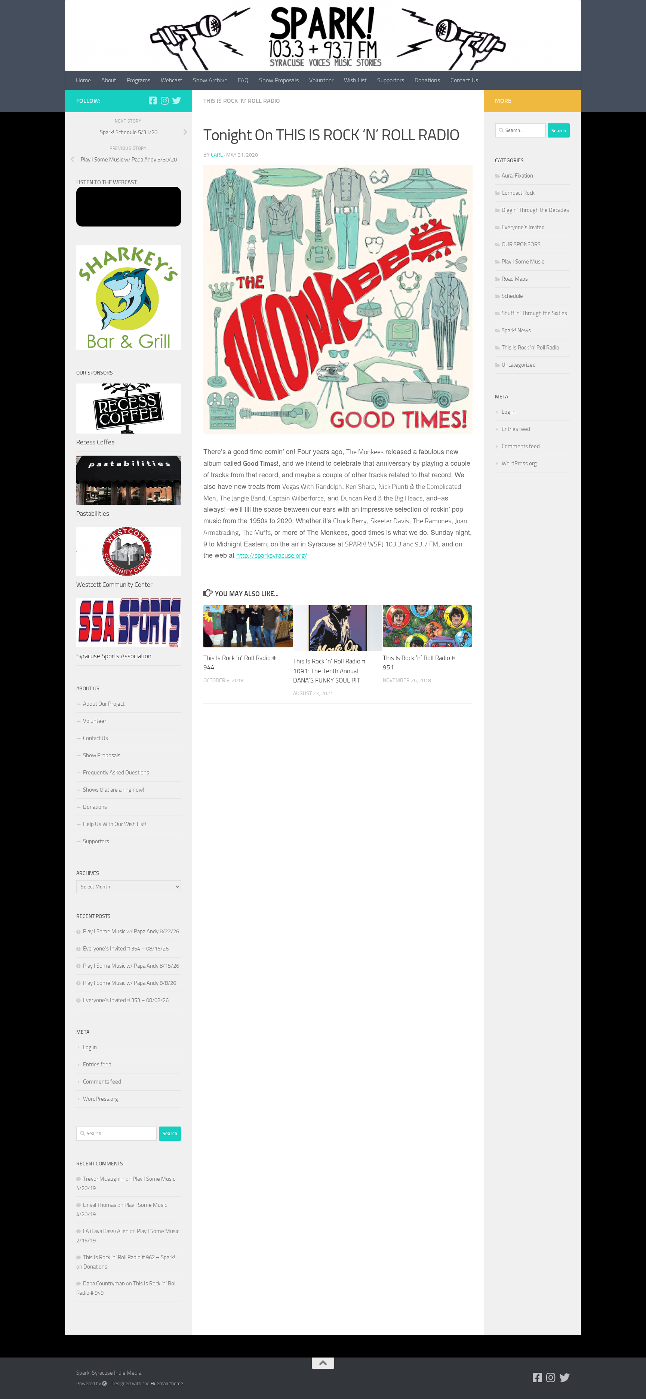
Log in (90, 1047)
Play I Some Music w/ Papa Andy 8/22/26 (131, 931)
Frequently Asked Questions (116, 772)
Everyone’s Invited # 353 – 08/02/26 (126, 1000)
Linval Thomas (99, 1205)
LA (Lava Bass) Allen (106, 1231)
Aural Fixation (517, 175)
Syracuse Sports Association (113, 656)
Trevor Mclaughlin (103, 1178)
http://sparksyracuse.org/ (271, 555)
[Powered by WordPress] (104, 1383)
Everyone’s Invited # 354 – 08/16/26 (126, 948)
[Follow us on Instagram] (164, 100)
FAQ (243, 80)
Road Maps (515, 278)
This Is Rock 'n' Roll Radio (241, 100)
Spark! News (516, 330)
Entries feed (97, 1064)
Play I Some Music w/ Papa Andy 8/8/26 (129, 983)
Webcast (171, 80)
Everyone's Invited (523, 227)
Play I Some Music (523, 261)
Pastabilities (92, 513)
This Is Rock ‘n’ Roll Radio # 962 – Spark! (129, 1257)
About (108, 80)
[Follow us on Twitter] (176, 100)
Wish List (355, 80)
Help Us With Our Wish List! (115, 824)
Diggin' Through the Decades (535, 210)
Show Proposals (279, 80)
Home (83, 80)
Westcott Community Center (114, 584)
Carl (217, 155)
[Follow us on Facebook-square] (152, 100)
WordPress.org (100, 1099)
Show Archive (210, 80)
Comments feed (102, 1081)
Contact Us (464, 80)
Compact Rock (518, 192)
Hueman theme (167, 1383)
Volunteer (321, 80)
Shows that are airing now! (113, 789)
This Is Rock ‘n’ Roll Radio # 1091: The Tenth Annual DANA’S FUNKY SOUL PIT (329, 670)
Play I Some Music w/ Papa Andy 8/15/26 (131, 965)
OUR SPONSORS (521, 244)
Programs (138, 80)
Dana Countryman (104, 1283)
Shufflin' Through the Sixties (534, 313)
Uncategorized (519, 364)
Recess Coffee (95, 442)
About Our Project (103, 703)
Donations (427, 80)
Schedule (512, 296)
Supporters (390, 80)
